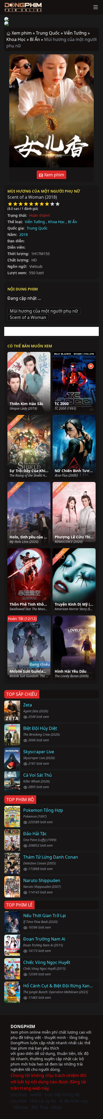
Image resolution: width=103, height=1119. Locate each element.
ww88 (35, 1094)
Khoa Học (56, 221)
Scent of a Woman (28, 317)
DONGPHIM (23, 1026)
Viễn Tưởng (35, 221)
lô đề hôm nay (73, 1101)
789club (20, 1107)
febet (56, 1107)
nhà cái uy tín (43, 1101)
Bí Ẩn (72, 221)
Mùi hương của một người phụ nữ (43, 191)
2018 (23, 234)
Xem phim (53, 175)
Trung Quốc (37, 228)
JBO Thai (39, 1107)
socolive (19, 1094)
